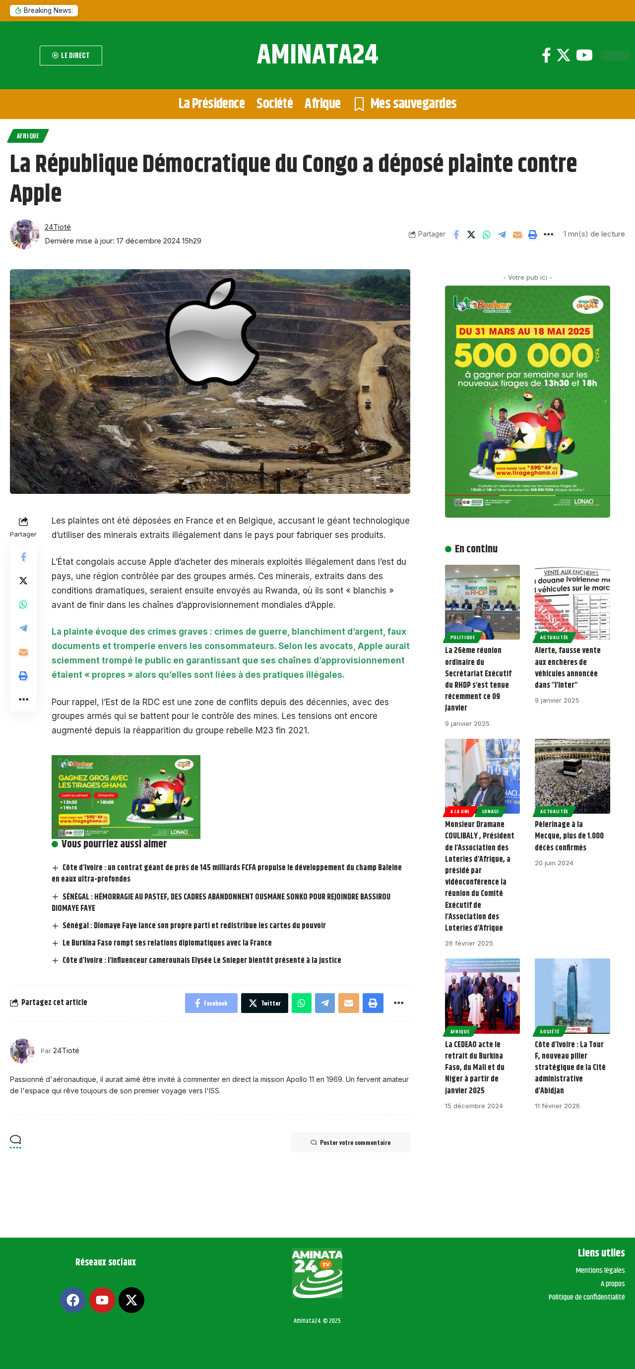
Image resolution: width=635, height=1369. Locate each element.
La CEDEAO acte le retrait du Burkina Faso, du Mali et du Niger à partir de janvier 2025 (475, 1068)
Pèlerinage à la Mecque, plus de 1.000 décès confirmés (569, 836)
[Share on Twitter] (471, 234)
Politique (462, 637)
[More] (548, 234)
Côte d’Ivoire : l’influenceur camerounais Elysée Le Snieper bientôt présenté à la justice (202, 960)
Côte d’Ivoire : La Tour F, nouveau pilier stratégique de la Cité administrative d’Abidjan (570, 1068)
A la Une (460, 811)
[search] (22, 55)
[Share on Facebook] (456, 234)
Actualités (554, 637)
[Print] (533, 234)
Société (550, 1031)
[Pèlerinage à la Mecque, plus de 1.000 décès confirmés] (572, 776)
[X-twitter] (131, 1300)
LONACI (490, 811)
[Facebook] (546, 55)
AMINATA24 (318, 55)
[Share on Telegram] (502, 234)
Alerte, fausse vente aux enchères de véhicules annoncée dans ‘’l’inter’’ (568, 668)
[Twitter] (563, 55)
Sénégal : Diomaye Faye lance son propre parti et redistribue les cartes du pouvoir (194, 926)
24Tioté (58, 227)
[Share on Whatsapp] (487, 234)
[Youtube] (584, 55)
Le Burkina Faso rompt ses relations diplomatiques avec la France (167, 943)
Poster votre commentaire (355, 1142)
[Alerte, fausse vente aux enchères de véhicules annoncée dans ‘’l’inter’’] (572, 602)
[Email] (517, 234)
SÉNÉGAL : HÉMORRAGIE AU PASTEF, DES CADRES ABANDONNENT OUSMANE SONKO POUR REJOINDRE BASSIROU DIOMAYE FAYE (221, 903)
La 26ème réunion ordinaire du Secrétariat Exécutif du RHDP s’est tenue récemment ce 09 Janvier (478, 679)
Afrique (28, 135)
